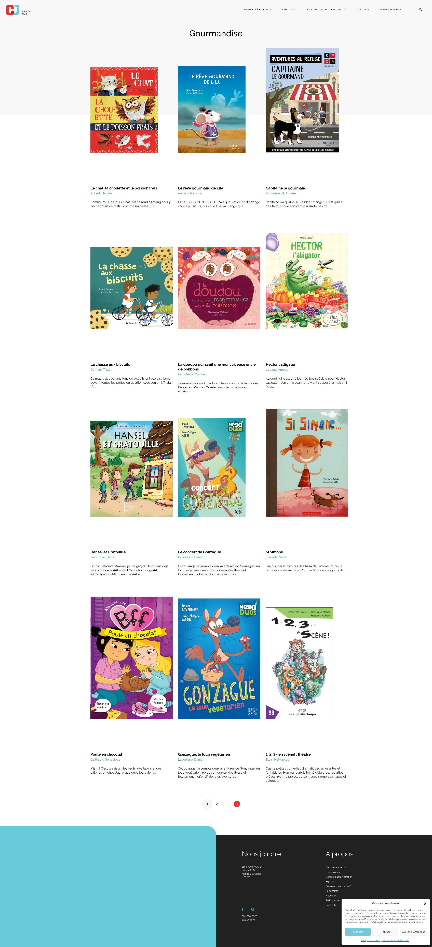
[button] (425, 903)
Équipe (329, 881)
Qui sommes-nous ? (390, 10)
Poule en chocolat (106, 754)
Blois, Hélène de (277, 759)
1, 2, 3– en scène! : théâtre (288, 754)
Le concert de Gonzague (199, 552)
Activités (360, 10)
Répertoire (287, 10)
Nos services (333, 872)
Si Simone (274, 552)
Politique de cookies (370, 940)
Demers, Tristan (101, 369)
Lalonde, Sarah (276, 557)
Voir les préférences (413, 931)
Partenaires (332, 891)
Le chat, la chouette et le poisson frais (123, 188)
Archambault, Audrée (281, 193)
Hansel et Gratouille (108, 552)
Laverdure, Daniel (103, 557)
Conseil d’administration (339, 877)
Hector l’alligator (281, 364)
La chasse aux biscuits (110, 364)
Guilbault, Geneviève (105, 759)
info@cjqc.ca (248, 920)
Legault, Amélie (277, 369)
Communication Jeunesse (18, 10)
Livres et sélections (256, 10)
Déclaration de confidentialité (395, 940)
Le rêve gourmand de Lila (200, 188)
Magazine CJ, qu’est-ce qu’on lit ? (325, 10)
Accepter (358, 931)
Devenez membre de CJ (339, 886)
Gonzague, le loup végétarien (204, 754)
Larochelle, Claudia (192, 374)
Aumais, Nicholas (190, 193)
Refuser (385, 931)
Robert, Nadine (101, 193)
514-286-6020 (249, 916)
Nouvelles (331, 895)
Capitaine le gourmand (286, 188)
